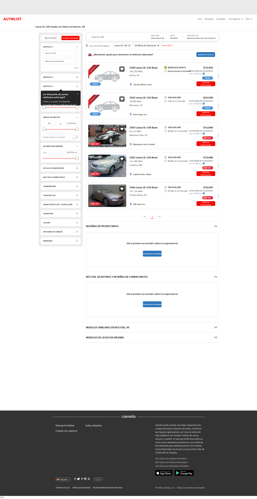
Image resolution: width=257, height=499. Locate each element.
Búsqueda (209, 18)
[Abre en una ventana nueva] (163, 473)
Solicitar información (206, 83)
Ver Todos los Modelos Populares (172, 462)
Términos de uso (63, 487)
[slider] (44, 107)
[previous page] (145, 216)
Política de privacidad (81, 487)
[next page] (159, 216)
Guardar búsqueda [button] (70, 37)
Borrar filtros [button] (51, 37)
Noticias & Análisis (65, 425)
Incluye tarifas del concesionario (201, 71)
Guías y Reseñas (93, 425)
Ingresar (99, 479)
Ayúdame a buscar (206, 54)
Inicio (200, 18)
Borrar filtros (167, 45)
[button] (60, 53)
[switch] (74, 137)
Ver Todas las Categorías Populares (172, 466)
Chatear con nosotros (66, 431)
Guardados (221, 18)
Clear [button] (76, 67)
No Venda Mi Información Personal (107, 487)
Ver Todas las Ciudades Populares (171, 458)
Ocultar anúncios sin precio (54, 137)
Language (63, 479)
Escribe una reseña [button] (152, 253)
